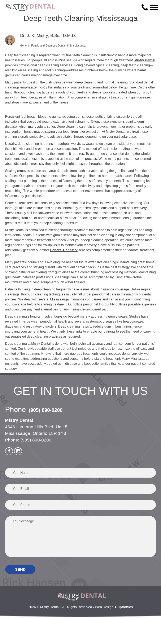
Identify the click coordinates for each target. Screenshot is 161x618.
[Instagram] (18, 451)
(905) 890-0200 (45, 410)
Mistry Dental (144, 60)
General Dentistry (64, 250)
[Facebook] (9, 451)
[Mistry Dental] (29, 7)
